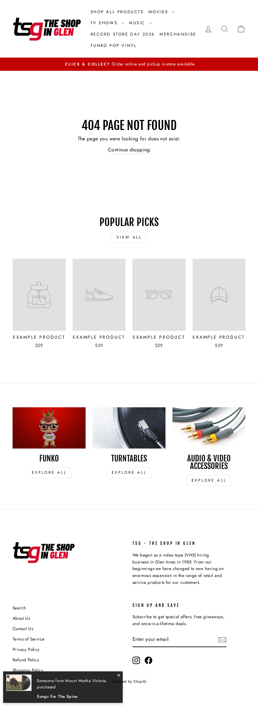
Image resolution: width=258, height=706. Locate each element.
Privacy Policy (26, 649)
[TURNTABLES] (129, 427)
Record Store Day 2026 (123, 34)
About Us (21, 618)
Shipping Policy (28, 670)
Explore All (49, 472)
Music (138, 23)
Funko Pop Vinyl (114, 45)
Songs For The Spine (57, 696)
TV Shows (105, 23)
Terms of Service (28, 639)
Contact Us (23, 628)
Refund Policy (26, 660)
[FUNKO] (49, 427)
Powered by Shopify (129, 681)
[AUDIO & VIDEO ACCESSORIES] (208, 427)
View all (129, 237)
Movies (159, 12)
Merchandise (178, 34)
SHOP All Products (117, 12)
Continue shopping (129, 149)
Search (19, 608)
